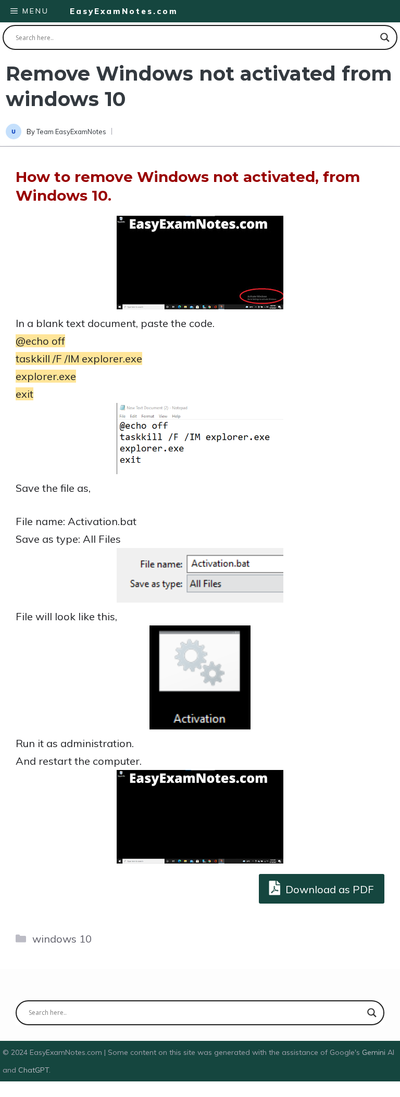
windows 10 (62, 938)
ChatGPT (33, 1070)
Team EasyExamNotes (71, 131)
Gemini (375, 1052)
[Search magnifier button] (385, 37)
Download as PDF (328, 889)
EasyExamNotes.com (124, 11)
